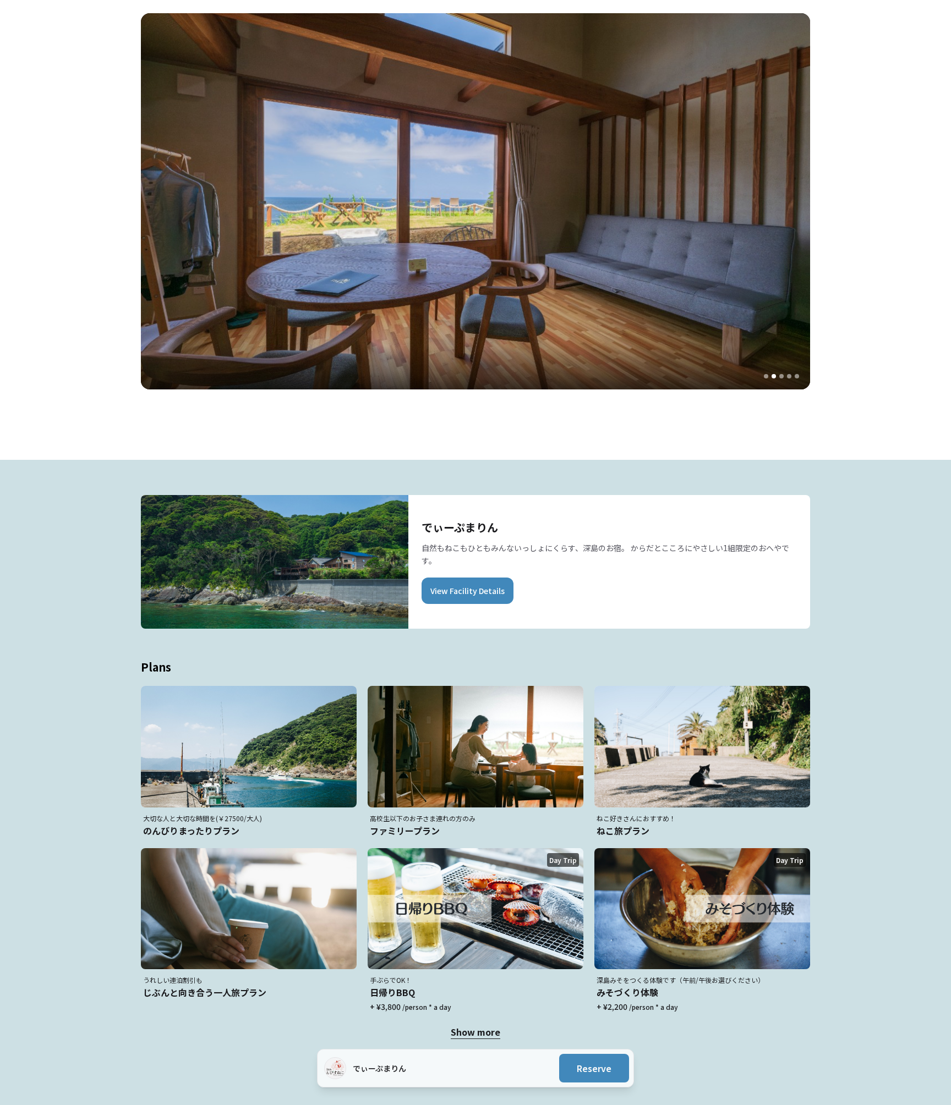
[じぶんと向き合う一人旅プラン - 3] (781, 376)
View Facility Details (467, 590)
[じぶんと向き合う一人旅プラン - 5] (797, 376)
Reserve (594, 1068)
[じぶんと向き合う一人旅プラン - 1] (766, 376)
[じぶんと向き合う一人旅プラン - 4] (789, 376)
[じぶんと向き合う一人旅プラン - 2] (774, 376)
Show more (475, 1031)
